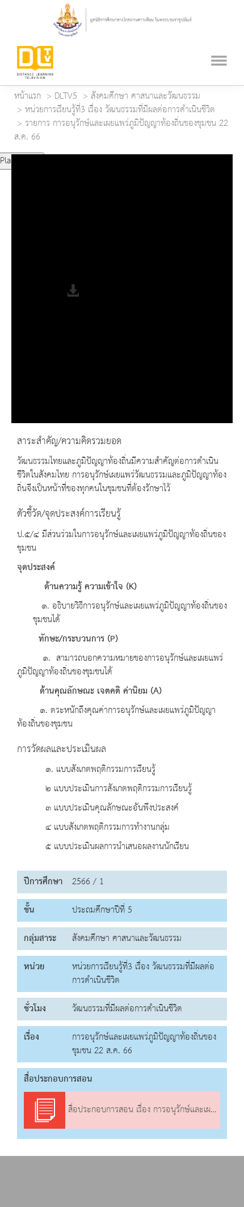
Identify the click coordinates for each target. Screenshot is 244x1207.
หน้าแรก (27, 96)
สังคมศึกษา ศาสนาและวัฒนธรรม (145, 96)
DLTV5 (65, 96)
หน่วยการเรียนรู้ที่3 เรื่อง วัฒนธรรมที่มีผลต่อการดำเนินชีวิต (120, 110)
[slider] (92, 156)
